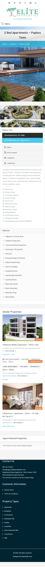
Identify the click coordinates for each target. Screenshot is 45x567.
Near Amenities (11, 288)
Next (43, 116)
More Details (10, 351)
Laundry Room (11, 280)
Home (4, 44)
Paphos (13, 44)
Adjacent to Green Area (14, 236)
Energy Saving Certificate (15, 258)
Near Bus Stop (11, 293)
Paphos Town (24, 44)
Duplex (6, 522)
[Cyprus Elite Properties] (22, 13)
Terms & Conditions (11, 494)
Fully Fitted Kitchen (13, 262)
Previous (2, 116)
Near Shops (10, 297)
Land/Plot (7, 526)
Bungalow (7, 511)
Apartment (8, 507)
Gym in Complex (12, 267)
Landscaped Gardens (14, 275)
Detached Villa (9, 519)
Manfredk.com (27, 556)
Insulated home (12, 271)
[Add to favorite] (2, 109)
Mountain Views (12, 284)
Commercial (8, 515)
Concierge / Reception (14, 249)
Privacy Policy (9, 490)
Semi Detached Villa (11, 530)
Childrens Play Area (13, 241)
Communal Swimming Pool (16, 245)
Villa (5, 538)
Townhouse (8, 534)
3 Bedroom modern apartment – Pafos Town (21, 345)
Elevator (9, 254)
